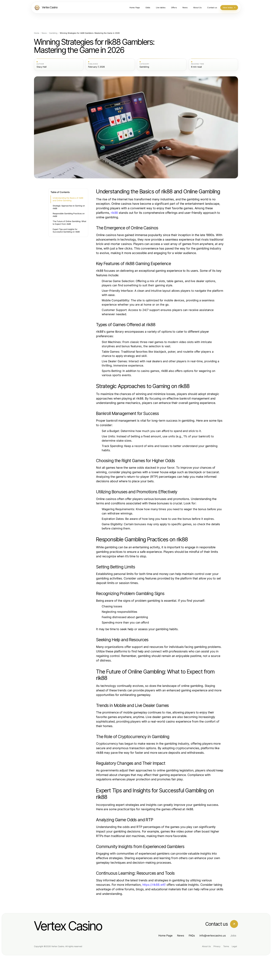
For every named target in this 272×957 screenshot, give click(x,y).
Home (36, 33)
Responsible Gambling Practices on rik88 (69, 214)
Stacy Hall (42, 67)
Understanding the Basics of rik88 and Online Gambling (68, 199)
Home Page (165, 935)
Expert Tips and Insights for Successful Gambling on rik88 (66, 230)
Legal (234, 946)
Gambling (53, 33)
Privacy (216, 946)
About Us (206, 946)
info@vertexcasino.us (212, 935)
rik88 (114, 212)
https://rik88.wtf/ (154, 884)
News (44, 33)
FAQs (192, 935)
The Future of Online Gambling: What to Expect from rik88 (69, 222)
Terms (226, 946)
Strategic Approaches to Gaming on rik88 (69, 207)
